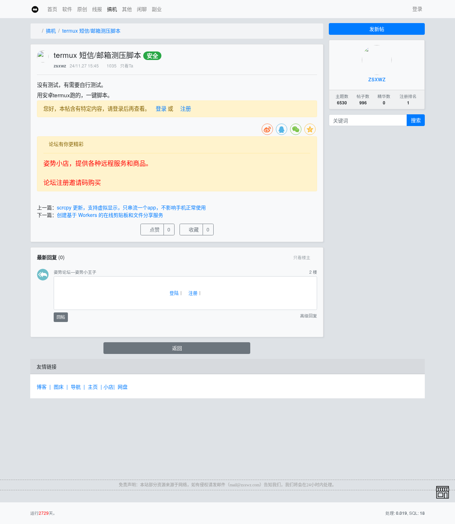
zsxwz (60, 66)
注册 (185, 108)
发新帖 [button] (376, 28)
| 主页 (92, 386)
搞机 (112, 8)
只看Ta (126, 65)
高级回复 (308, 315)
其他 (127, 8)
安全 (152, 55)
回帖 (61, 317)
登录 (416, 8)
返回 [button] (177, 347)
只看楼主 (301, 257)
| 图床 (57, 386)
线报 (97, 8)
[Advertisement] (87, 433)
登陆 (173, 293)
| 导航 (75, 386)
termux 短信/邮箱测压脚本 (91, 30)
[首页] (37, 31)
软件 (67, 8)
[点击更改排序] (315, 257)
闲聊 (142, 8)
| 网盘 (121, 386)
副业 (157, 8)
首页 (52, 8)
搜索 (416, 120)
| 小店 (107, 386)
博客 (43, 386)
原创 (82, 8)
